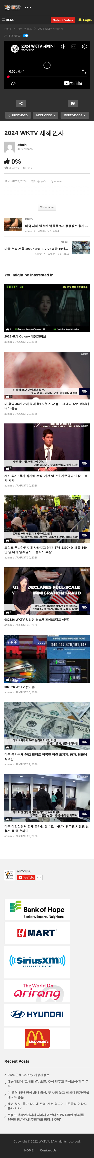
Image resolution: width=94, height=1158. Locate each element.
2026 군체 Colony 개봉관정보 (25, 336)
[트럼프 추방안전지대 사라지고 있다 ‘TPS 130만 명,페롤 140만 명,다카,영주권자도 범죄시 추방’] (47, 519)
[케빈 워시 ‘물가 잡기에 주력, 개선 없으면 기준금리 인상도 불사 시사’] (47, 447)
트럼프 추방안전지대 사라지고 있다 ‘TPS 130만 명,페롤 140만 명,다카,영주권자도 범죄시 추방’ (46, 1117)
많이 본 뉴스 (24, 28)
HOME (28, 1150)
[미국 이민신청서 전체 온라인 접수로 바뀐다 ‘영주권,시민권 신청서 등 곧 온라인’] (47, 798)
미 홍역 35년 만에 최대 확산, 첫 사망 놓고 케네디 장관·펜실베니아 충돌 (48, 1095)
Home (8, 28)
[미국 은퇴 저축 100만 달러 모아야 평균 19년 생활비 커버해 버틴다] (47, 252)
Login (87, 20)
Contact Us (48, 1150)
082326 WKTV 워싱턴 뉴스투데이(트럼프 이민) (36, 619)
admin (22, 144)
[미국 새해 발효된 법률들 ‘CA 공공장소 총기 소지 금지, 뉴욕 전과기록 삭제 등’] (47, 229)
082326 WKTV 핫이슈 (19, 687)
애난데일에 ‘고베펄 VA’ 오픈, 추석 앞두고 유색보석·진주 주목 (48, 1084)
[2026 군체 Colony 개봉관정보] (47, 308)
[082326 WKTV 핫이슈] (47, 659)
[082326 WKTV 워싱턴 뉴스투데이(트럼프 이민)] (47, 591)
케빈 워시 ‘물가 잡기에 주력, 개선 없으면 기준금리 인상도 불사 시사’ (47, 1106)
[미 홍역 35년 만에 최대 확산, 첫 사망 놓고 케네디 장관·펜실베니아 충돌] (47, 375)
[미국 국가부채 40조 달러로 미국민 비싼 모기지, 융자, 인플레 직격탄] (47, 726)
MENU (9, 20)
